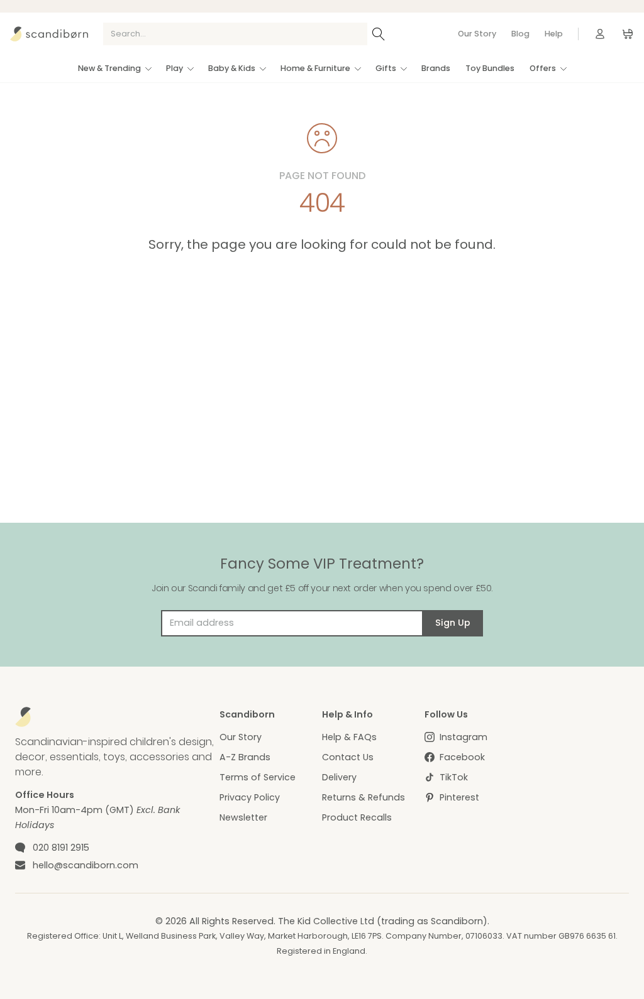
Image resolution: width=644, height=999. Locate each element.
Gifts (385, 68)
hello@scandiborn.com (85, 865)
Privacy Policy (249, 797)
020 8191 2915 (61, 847)
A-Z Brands (244, 757)
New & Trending (109, 68)
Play (174, 68)
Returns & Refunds (363, 797)
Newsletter (243, 817)
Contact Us (348, 757)
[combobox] (235, 34)
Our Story (477, 33)
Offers (543, 68)
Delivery (339, 777)
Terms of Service (257, 777)
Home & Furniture (315, 68)
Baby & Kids (231, 68)
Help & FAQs (349, 737)
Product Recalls (357, 817)
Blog (520, 33)
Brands (435, 68)
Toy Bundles (489, 68)
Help (554, 33)
